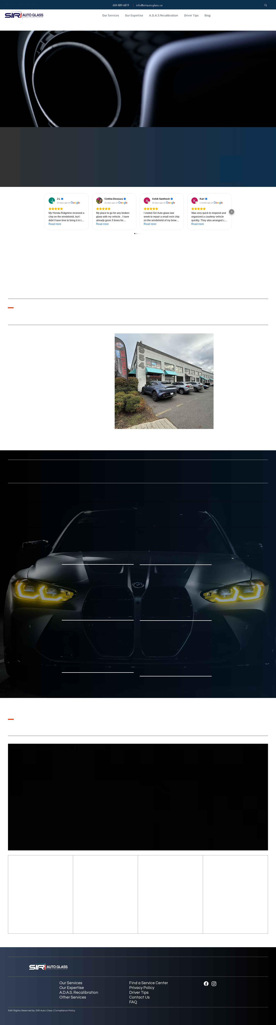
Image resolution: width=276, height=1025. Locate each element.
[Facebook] (206, 984)
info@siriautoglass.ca (149, 5)
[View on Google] (52, 200)
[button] (88, 98)
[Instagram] (214, 984)
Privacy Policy (141, 988)
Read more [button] (55, 224)
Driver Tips (139, 992)
